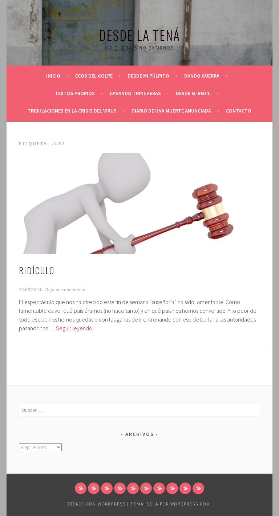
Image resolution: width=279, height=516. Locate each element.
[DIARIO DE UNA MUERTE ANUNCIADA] (185, 488)
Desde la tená (139, 34)
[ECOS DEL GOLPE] (94, 488)
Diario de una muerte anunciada (171, 110)
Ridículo (36, 270)
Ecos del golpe (94, 75)
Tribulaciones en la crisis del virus (72, 110)
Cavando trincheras (135, 93)
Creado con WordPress (96, 504)
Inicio (53, 75)
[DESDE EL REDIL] (159, 488)
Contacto (238, 110)
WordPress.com (190, 504)
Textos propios (75, 93)
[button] (139, 203)
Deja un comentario (65, 289)
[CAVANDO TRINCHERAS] (146, 488)
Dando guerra (201, 75)
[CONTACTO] (198, 488)
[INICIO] (80, 488)
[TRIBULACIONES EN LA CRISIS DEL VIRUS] (172, 488)
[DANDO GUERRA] (120, 488)
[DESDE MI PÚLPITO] (107, 488)
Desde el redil (193, 93)
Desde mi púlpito (148, 75)
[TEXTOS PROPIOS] (133, 488)
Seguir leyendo (74, 328)
